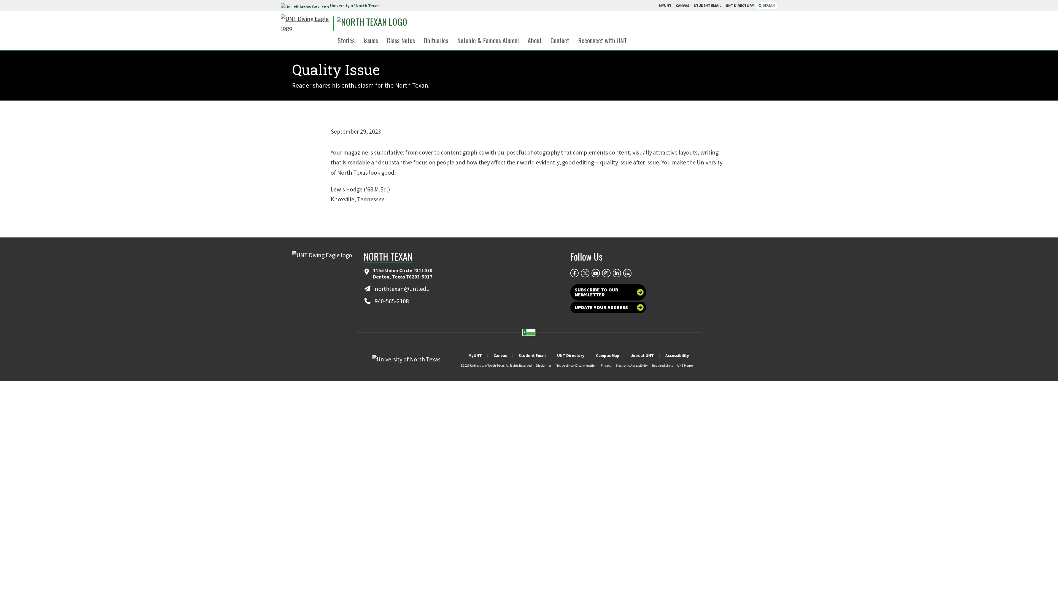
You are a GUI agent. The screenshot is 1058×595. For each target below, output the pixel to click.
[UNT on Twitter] (585, 273)
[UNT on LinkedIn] (617, 273)
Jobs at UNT (642, 355)
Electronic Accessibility (632, 365)
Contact (559, 40)
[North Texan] (387, 23)
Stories (346, 40)
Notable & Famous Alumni (488, 40)
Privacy (606, 365)
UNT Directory (570, 355)
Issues (370, 40)
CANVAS (682, 5)
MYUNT (665, 5)
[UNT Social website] (627, 273)
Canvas (500, 355)
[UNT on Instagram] (606, 273)
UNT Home (685, 365)
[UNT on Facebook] (574, 273)
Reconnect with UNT (602, 40)
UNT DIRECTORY (740, 5)
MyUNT (475, 355)
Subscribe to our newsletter (596, 292)
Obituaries (436, 40)
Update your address (601, 307)
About (535, 40)
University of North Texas (354, 5)
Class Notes (401, 40)
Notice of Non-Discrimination (576, 365)
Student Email (532, 355)
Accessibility (677, 355)
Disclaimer (543, 365)
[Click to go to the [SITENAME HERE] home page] (306, 23)
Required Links (662, 365)
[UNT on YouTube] (596, 273)
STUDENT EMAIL (707, 5)
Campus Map (607, 355)
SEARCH (768, 5)
